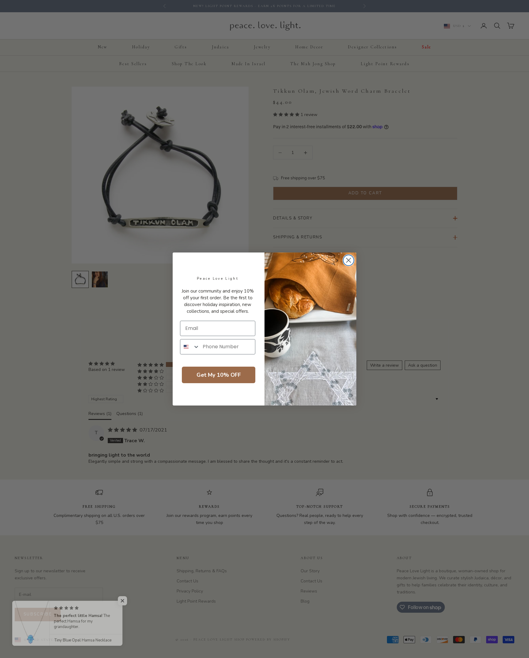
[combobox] (190, 346)
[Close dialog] (348, 260)
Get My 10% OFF (219, 375)
